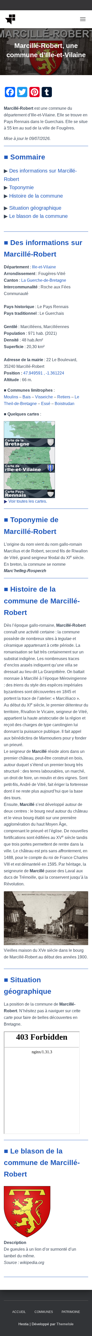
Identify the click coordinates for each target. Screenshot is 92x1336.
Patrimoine (71, 1312)
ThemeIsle (65, 1324)
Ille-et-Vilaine (44, 267)
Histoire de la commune (36, 196)
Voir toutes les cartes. (27, 501)
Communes (43, 1312)
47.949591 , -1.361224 (43, 373)
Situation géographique (35, 208)
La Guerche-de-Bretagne (43, 280)
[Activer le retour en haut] (81, 1325)
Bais (26, 397)
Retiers (63, 397)
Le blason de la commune (38, 216)
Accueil (19, 1312)
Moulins (11, 397)
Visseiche (44, 397)
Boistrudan (64, 403)
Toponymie (21, 187)
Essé (45, 403)
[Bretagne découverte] (12, 19)
